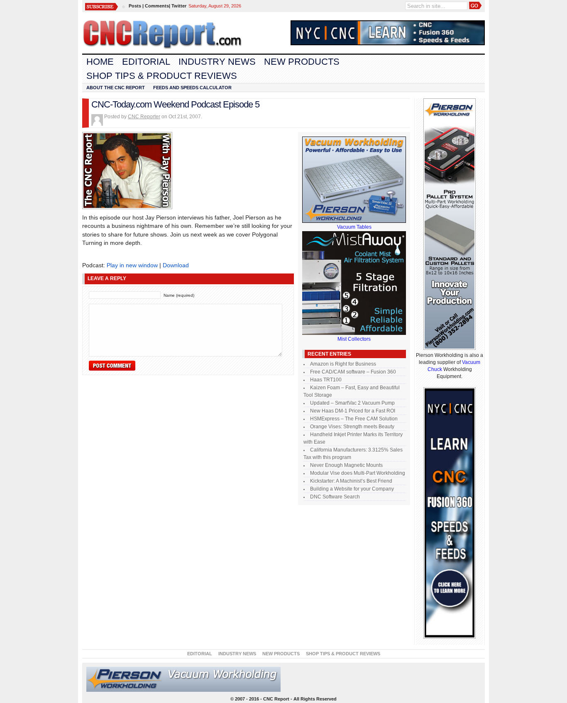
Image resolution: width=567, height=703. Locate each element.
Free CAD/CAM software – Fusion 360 (353, 371)
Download (176, 265)
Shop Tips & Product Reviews (161, 76)
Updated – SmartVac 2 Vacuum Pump (352, 402)
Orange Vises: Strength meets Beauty (352, 426)
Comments (157, 5)
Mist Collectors (354, 339)
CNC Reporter (144, 116)
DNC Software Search (335, 496)
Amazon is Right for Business (343, 363)
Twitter (178, 5)
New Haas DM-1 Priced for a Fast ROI (352, 410)
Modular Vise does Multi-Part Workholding (357, 473)
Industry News (217, 61)
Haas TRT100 (326, 379)
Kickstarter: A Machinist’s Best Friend (351, 480)
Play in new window (132, 265)
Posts (135, 5)
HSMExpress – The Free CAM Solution (354, 418)
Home (100, 61)
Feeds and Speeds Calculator (192, 87)
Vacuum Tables (354, 227)
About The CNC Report (115, 87)
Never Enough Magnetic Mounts (346, 465)
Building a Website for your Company (352, 488)
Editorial (146, 61)
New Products (302, 61)
